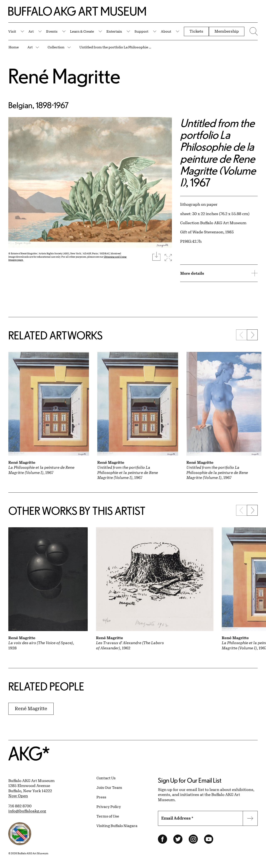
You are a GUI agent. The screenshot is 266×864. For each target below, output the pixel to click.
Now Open (18, 796)
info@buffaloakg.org (27, 811)
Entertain (114, 31)
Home (14, 47)
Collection (56, 47)
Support (141, 31)
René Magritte (64, 76)
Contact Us (106, 778)
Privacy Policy (108, 806)
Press (101, 797)
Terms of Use (107, 816)
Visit (12, 31)
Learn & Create (82, 31)
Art (31, 31)
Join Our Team (109, 787)
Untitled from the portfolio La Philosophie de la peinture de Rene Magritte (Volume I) (115, 47)
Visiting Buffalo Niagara (116, 826)
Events (52, 31)
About (166, 31)
